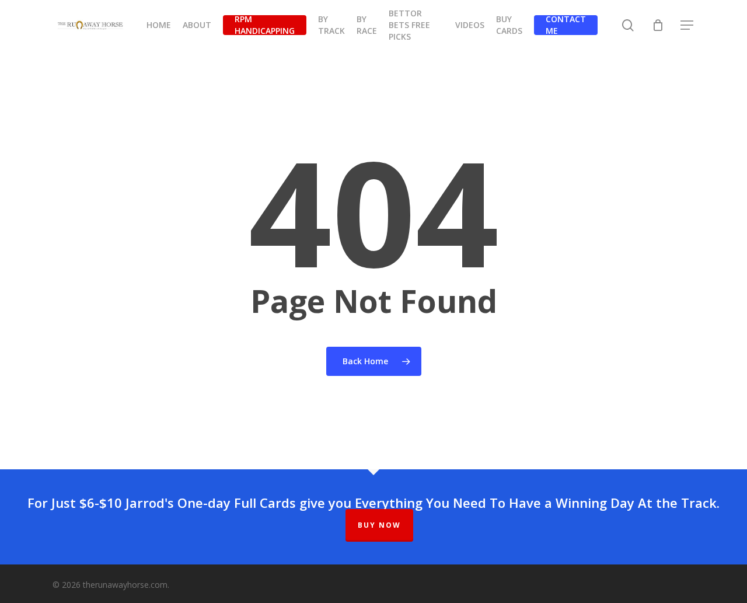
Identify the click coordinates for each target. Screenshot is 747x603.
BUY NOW (379, 525)
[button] (687, 25)
